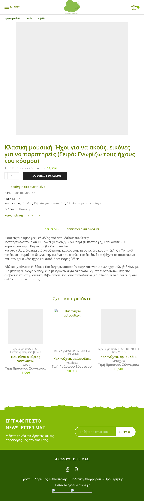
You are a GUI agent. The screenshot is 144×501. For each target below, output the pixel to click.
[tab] (52, 229)
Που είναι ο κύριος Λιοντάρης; (25, 358)
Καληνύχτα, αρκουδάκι (118, 357)
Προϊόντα (29, 18)
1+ (68, 203)
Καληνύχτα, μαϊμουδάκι (72, 359)
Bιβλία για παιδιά (46, 203)
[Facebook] (28, 215)
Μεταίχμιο (72, 362)
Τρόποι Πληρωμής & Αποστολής (44, 479)
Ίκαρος (26, 364)
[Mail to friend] (36, 215)
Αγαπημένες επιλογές (87, 203)
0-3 (63, 203)
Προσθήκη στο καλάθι (46, 175)
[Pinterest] (32, 215)
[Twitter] (25, 215)
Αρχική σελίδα (13, 18)
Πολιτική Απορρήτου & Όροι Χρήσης (96, 479)
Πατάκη (24, 209)
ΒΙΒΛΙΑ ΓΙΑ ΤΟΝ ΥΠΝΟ (77, 352)
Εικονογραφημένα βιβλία (25, 352)
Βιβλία (42, 18)
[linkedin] (39, 215)
